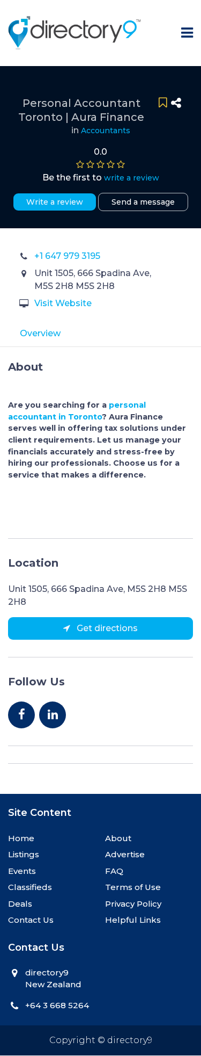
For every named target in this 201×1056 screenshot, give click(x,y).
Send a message (143, 202)
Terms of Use (133, 887)
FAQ (114, 871)
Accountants (105, 130)
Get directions (106, 628)
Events (22, 871)
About (118, 838)
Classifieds (30, 887)
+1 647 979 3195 (67, 256)
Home (21, 838)
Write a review (54, 202)
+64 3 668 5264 (57, 1005)
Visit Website (63, 303)
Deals (20, 904)
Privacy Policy (133, 904)
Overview (40, 333)
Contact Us (31, 920)
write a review (131, 178)
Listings (23, 854)
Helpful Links (133, 920)
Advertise (125, 854)
